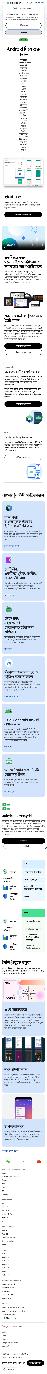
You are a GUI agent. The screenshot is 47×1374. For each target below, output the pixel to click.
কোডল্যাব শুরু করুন (23, 215)
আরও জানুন (9, 595)
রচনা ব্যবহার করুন (11, 546)
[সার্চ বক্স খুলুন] (27, 2)
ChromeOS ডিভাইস (8, 1238)
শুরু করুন (23, 32)
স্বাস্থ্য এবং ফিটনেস (7, 1211)
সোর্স (3, 1184)
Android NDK (6, 1298)
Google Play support (9, 1315)
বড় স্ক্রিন (4, 1230)
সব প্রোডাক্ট (5, 1346)
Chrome (4, 1336)
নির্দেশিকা (23, 841)
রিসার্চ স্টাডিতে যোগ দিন (9, 1318)
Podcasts (5, 1194)
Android (4, 1173)
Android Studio (11, 696)
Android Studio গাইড (9, 1284)
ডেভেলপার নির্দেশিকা (8, 1288)
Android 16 (5, 1257)
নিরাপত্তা (4, 1180)
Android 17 (5, 1254)
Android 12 (5, 1271)
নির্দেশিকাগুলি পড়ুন (23, 352)
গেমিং (3, 1204)
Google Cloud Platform (10, 1343)
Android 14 (5, 1264)
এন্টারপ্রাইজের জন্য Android (11, 1177)
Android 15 (5, 1261)
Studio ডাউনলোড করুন (9, 1295)
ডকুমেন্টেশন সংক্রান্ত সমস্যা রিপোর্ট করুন (14, 1311)
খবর (3, 1187)
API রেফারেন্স (6, 1291)
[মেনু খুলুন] (3, 2)
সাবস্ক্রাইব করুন (35, 1363)
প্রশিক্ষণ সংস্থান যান (23, 457)
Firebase (5, 1339)
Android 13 (5, 1268)
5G (3, 1221)
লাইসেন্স (14, 1354)
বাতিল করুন (23, 25)
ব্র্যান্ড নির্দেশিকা (24, 1354)
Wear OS (5, 1234)
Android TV (6, 1245)
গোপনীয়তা (5, 1218)
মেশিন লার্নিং (5, 1207)
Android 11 (5, 1275)
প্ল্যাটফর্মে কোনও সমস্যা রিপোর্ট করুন (13, 1308)
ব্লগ (3, 1191)
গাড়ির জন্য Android (8, 1241)
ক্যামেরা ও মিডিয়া (7, 1214)
